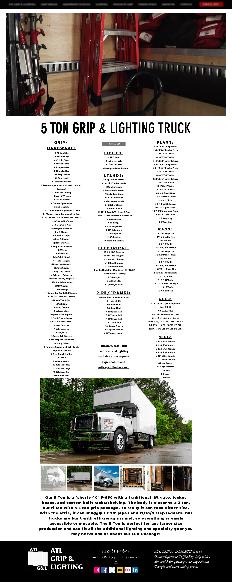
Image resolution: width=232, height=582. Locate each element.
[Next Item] (185, 421)
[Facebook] (104, 570)
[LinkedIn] (135, 570)
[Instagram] (97, 570)
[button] (49, 4)
